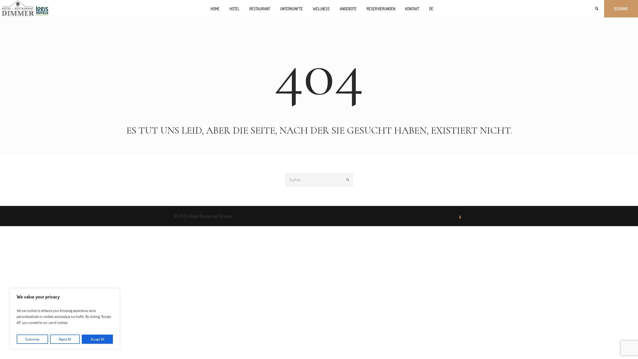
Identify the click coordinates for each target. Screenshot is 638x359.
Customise (32, 339)
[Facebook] (460, 217)
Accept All (97, 339)
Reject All (65, 339)
